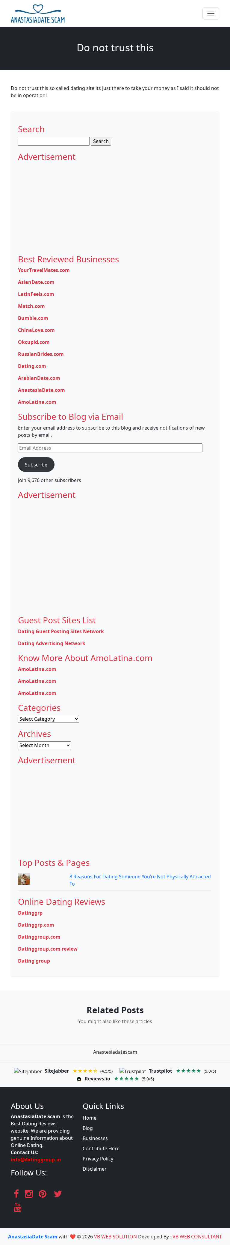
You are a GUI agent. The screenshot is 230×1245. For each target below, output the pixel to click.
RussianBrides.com (41, 354)
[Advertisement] (115, 206)
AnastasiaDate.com (41, 390)
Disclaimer (95, 1169)
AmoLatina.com (37, 402)
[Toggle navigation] (210, 13)
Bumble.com (33, 318)
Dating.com (32, 366)
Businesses (95, 1138)
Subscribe (36, 464)
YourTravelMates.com (44, 270)
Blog (88, 1128)
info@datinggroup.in (36, 1159)
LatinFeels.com (36, 294)
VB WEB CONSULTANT (197, 1236)
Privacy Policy (98, 1158)
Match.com (31, 306)
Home (89, 1118)
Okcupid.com (34, 342)
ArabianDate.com (39, 378)
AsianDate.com (36, 282)
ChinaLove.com (36, 330)
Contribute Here (101, 1148)
